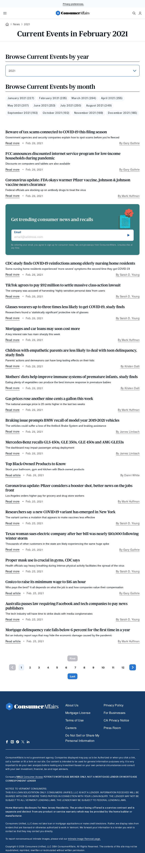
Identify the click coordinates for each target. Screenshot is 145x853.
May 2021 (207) (18, 105)
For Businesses (115, 713)
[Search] (134, 13)
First (72, 658)
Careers (71, 728)
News (16, 24)
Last (72, 676)
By (129, 143)
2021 (27, 24)
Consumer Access (29, 776)
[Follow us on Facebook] (6, 741)
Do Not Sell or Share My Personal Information (82, 738)
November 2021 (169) (88, 113)
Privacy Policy (114, 705)
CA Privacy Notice (116, 720)
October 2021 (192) (56, 113)
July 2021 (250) (70, 105)
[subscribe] (128, 235)
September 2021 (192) (23, 113)
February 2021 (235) (53, 98)
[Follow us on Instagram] (12, 741)
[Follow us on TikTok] (17, 741)
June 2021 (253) (44, 105)
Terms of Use (74, 720)
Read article (13, 475)
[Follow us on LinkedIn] (28, 741)
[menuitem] (20, 98)
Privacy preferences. (73, 3)
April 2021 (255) (112, 98)
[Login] (140, 13)
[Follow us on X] (22, 741)
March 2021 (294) (84, 98)
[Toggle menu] (5, 13)
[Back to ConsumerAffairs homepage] (7, 24)
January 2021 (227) (21, 98)
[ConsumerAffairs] (72, 13)
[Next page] (132, 667)
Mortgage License (77, 713)
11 (113, 667)
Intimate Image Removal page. (84, 838)
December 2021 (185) (122, 113)
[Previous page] (12, 667)
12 (123, 667)
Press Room (112, 728)
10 (103, 667)
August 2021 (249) (99, 105)
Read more (12, 143)
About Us (71, 705)
